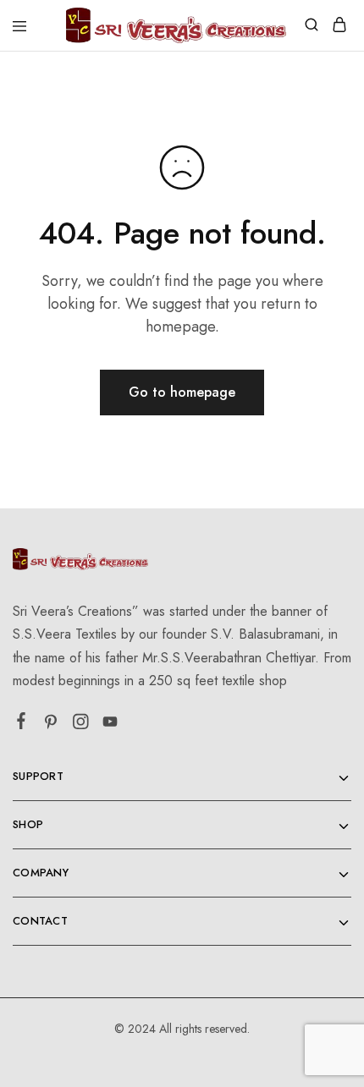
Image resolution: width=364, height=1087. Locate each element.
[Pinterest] (51, 725)
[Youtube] (110, 725)
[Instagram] (81, 725)
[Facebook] (21, 724)
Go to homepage (182, 392)
